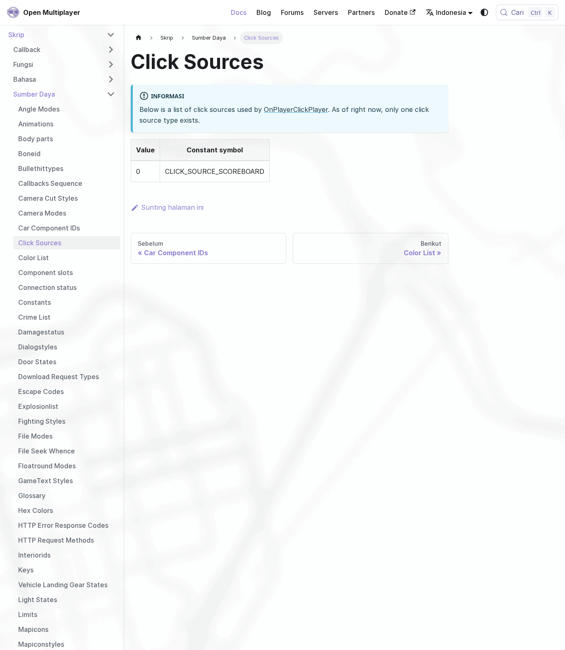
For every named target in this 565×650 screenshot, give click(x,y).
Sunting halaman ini (172, 207)
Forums (292, 12)
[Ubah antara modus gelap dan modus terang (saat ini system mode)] (484, 12)
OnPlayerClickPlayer (296, 109)
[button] (61, 34)
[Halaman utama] (138, 37)
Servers (326, 12)
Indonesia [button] (451, 12)
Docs (239, 12)
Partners (361, 12)
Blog (263, 12)
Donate (396, 12)
